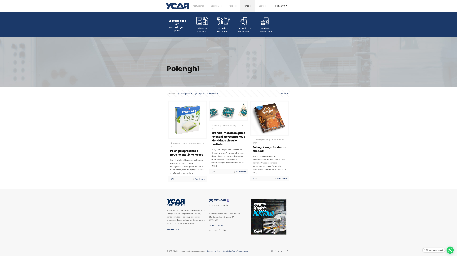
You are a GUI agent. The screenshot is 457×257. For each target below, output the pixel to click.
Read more (200, 179)
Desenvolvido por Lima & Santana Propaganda (227, 251)
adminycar (178, 143)
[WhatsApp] (272, 251)
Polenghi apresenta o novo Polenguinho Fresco (186, 153)
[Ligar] (281, 251)
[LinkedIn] (278, 251)
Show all (284, 93)
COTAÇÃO (280, 6)
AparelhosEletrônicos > (223, 30)
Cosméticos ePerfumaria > (244, 30)
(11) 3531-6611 (217, 200)
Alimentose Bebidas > (202, 30)
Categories (185, 93)
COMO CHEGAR (216, 225)
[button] (450, 250)
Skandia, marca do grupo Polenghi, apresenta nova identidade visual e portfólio (228, 138)
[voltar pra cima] (287, 250)
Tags (200, 93)
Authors (212, 93)
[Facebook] (275, 251)
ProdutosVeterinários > (265, 30)
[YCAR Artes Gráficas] (177, 6)
